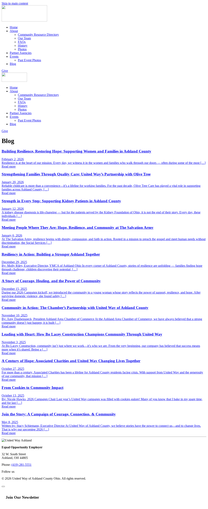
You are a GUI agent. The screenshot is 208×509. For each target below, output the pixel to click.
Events (14, 56)
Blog (13, 64)
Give (5, 70)
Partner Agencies (20, 53)
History (22, 45)
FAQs (22, 42)
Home (14, 27)
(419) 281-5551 (21, 464)
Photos (22, 49)
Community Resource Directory (38, 34)
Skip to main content (15, 3)
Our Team (24, 38)
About (14, 31)
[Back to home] (24, 20)
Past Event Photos (29, 60)
